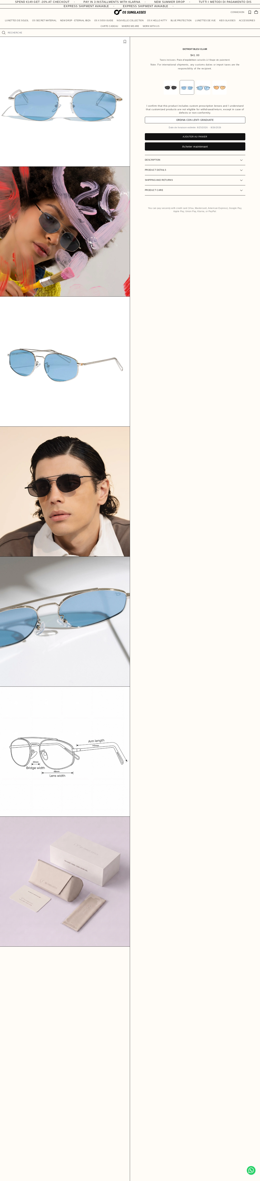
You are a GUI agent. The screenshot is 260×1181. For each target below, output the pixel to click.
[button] (17, 20)
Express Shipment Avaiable (69, 6)
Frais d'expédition (186, 60)
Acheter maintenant (195, 146)
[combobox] (132, 32)
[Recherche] (4, 33)
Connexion (237, 12)
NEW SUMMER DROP (93, 1)
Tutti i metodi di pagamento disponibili (156, 1)
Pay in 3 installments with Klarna (36, 1)
